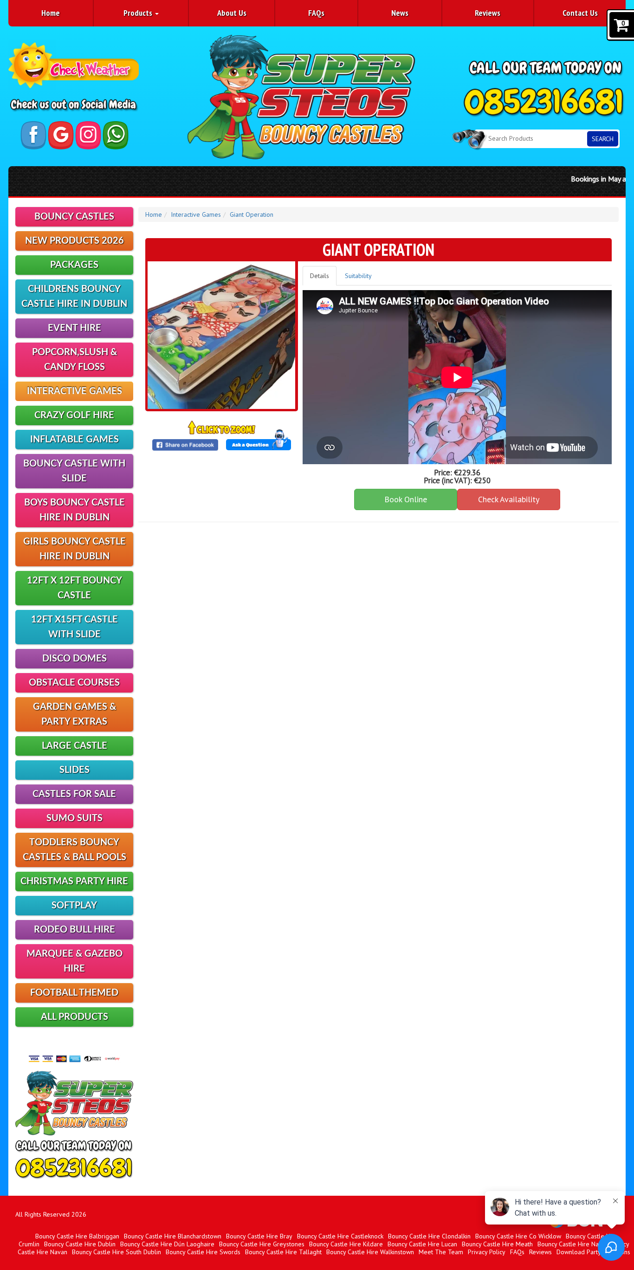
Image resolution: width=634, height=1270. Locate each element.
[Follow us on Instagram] (88, 135)
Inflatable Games (74, 439)
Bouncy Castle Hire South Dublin (116, 1252)
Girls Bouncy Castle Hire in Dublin (74, 549)
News (399, 12)
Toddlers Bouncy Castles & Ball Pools (74, 850)
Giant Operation (251, 214)
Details (319, 276)
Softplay (74, 905)
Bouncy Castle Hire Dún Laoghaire (167, 1244)
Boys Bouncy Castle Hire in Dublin (74, 510)
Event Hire (74, 328)
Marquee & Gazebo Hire (74, 961)
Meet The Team (441, 1252)
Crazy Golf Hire (74, 415)
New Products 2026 (74, 241)
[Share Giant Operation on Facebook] (185, 444)
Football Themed (74, 993)
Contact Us (580, 12)
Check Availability (508, 499)
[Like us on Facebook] (33, 135)
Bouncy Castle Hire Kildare (346, 1244)
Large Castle (74, 746)
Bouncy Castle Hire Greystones (261, 1244)
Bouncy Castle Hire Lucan (422, 1244)
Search (603, 138)
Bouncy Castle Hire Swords (203, 1252)
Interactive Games (74, 391)
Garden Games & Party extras (74, 714)
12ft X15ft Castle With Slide (74, 627)
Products (138, 12)
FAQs (316, 12)
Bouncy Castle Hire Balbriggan (77, 1236)
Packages (74, 265)
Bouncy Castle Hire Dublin (80, 1244)
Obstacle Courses (74, 682)
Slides (74, 770)
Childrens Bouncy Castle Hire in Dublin (74, 297)
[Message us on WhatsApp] (116, 135)
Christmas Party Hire (74, 881)
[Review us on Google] (61, 135)
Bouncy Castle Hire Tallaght (283, 1252)
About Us (231, 12)
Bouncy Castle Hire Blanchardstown (172, 1236)
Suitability (358, 276)
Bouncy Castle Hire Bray (259, 1236)
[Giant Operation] (221, 335)
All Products (74, 1017)
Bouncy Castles (74, 216)
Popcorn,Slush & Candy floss (74, 360)
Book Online (405, 499)
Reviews (487, 12)
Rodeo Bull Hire (74, 929)
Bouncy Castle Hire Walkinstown (370, 1252)
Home (50, 12)
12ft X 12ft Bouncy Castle (74, 588)
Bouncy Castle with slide (74, 471)
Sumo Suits (74, 818)
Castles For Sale (74, 794)
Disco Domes (74, 658)
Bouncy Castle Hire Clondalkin (429, 1236)
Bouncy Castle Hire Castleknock (340, 1236)
